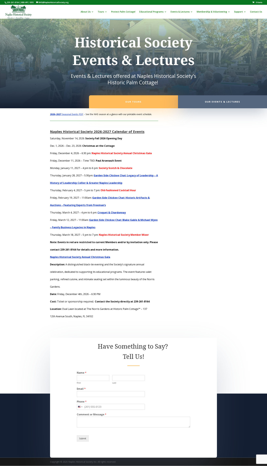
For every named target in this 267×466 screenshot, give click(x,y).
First (79, 383)
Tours (101, 12)
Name (81, 372)
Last (114, 383)
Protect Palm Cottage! (123, 12)
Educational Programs (151, 12)
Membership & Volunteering (212, 12)
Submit (82, 438)
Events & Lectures (180, 12)
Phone (82, 401)
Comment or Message (91, 414)
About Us (86, 12)
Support (238, 12)
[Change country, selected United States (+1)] (80, 407)
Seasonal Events (64, 114)
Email (81, 388)
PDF (80, 114)
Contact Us (256, 12)
